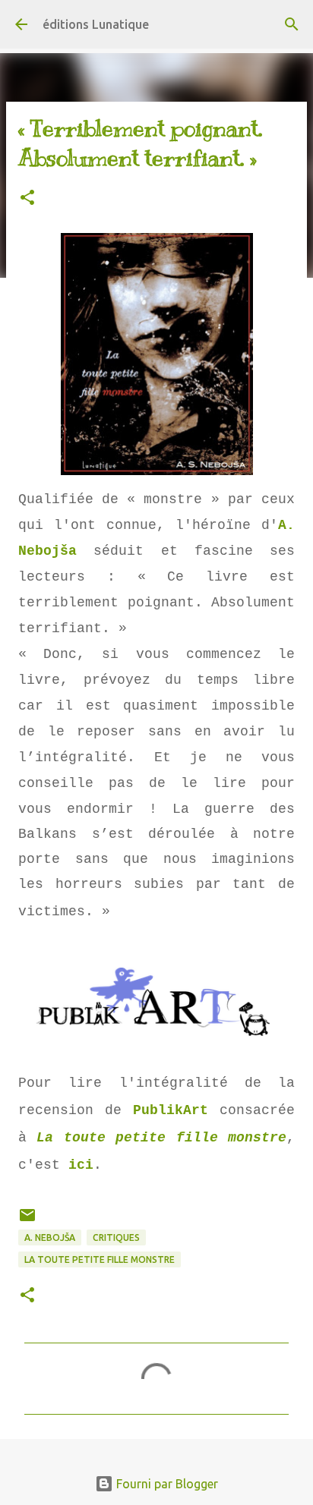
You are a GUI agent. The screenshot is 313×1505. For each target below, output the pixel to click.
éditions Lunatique (96, 24)
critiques (116, 1237)
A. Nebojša (49, 1237)
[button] (27, 198)
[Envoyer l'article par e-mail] (27, 1221)
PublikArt (170, 1110)
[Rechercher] (292, 24)
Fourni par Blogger (165, 1484)
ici (80, 1165)
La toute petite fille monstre (161, 1137)
